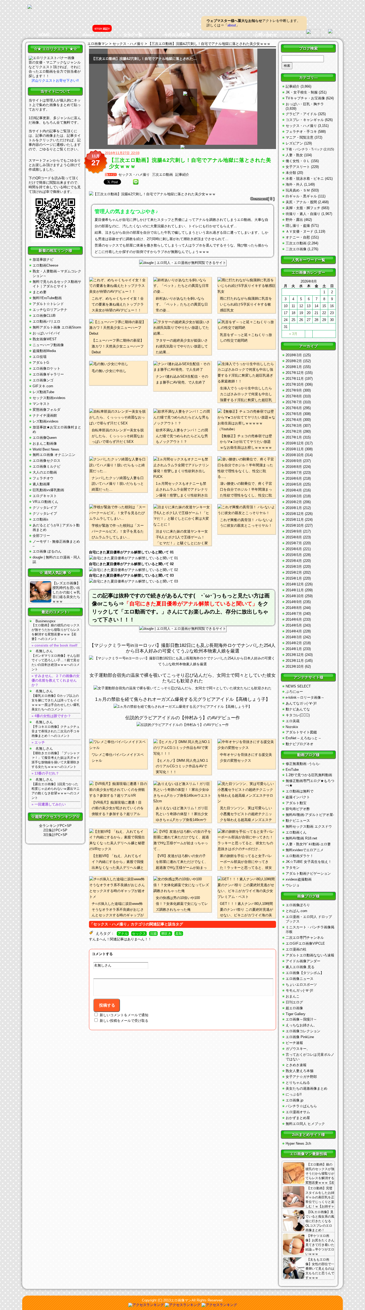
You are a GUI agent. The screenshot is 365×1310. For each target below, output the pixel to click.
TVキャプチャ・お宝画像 (305, 98)
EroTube (292, 770)
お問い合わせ (266, 35)
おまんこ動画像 (45, 443)
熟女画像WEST (45, 339)
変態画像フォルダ (46, 410)
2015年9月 (294, 531)
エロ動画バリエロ (46, 321)
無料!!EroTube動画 (47, 298)
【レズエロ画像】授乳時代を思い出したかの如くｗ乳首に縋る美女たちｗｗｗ (66, 592)
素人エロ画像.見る (300, 967)
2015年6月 (294, 549)
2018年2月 (294, 361)
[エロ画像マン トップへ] (30, 7)
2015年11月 (295, 520)
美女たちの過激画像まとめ (306, 1088)
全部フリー (41, 536)
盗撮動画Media (44, 351)
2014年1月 (294, 649)
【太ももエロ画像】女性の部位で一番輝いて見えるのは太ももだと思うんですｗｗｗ (319, 1269)
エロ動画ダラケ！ (299, 856)
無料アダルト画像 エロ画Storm (57, 327)
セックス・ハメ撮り (134, 175)
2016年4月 (294, 490)
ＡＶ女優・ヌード (299, 231)
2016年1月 (294, 508)
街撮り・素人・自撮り (303, 214)
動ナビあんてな (298, 709)
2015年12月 (295, 514)
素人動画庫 (41, 484)
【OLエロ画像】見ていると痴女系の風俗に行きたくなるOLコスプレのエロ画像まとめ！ (319, 1221)
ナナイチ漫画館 (45, 415)
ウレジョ (293, 885)
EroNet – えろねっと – (303, 738)
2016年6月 (294, 478)
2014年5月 (294, 625)
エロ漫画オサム (298, 1112)
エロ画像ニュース (299, 979)
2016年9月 (294, 461)
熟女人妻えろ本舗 (299, 1071)
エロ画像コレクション (303, 1031)
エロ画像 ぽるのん (47, 551)
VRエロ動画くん (45, 502)
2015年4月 (294, 561)
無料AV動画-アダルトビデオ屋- (310, 815)
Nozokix (292, 727)
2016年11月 (295, 449)
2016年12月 (295, 443)
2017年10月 (295, 384)
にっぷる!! (294, 1094)
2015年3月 (294, 567)
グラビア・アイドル (301, 114)
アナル (123, 934)
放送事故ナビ (43, 259)
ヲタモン (293, 868)
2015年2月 (294, 572)
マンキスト (41, 404)
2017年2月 (294, 431)
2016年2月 (294, 502)
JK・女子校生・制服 (302, 92)
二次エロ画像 (296, 249)
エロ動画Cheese (45, 265)
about (231, 25)
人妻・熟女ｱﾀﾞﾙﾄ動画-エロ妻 (308, 844)
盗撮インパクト (298, 797)
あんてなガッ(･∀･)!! (301, 703)
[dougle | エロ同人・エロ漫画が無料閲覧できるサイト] (182, 263)
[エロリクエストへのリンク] (52, 58)
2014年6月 (294, 619)
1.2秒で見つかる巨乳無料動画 (309, 775)
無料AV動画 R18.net (301, 838)
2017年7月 (294, 402)
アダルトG (41, 363)
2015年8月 (294, 537)
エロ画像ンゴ (43, 380)
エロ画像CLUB (44, 316)
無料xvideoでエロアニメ (305, 850)
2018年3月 (294, 355)
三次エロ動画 (162, 175)
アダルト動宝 (296, 803)
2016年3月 (294, 496)
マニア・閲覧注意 (299, 137)
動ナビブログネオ (299, 744)
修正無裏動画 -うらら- (303, 764)
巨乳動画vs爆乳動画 (48, 490)
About (88, 35)
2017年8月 (294, 396)
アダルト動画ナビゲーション (308, 873)
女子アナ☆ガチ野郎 (301, 1077)
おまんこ (293, 996)
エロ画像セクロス (46, 461)
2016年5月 (294, 484)
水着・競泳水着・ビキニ (305, 179)
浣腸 (153, 934)
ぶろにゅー (294, 692)
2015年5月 (294, 555)
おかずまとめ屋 (298, 1118)
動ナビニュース (298, 821)
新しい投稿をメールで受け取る (124, 1021)
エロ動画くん (296, 832)
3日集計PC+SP (55, 835)
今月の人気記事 (177, 35)
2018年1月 (294, 367)
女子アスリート (298, 167)
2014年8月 (294, 608)
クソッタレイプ (45, 508)
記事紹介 (182, 175)
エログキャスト (45, 496)
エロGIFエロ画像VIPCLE (305, 943)
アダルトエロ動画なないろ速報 (310, 955)
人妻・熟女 (294, 155)
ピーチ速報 (294, 1043)
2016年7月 (294, 473)
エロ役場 (39, 357)
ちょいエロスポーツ (301, 985)
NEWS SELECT (298, 686)
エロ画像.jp (294, 1100)
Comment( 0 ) (262, 199)
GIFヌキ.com (43, 386)
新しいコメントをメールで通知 (124, 1015)
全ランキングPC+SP (55, 826)
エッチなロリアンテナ (50, 310)
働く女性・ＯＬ (298, 161)
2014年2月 (294, 643)
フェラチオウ (43, 478)
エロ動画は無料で (299, 791)
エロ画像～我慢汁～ (301, 1019)
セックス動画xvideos (49, 398)
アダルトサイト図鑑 (301, 732)
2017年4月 (294, 420)
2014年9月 (294, 602)
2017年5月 (294, 414)
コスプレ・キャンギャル (305, 120)
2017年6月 (294, 408)
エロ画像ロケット (46, 368)
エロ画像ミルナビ (46, 466)
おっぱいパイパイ (46, 333)
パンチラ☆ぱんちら (301, 1106)
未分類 (291, 173)
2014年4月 (294, 631)
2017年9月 (294, 390)
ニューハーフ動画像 (48, 345)
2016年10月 (295, 455)
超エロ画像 (294, 1008)
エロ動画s (40, 519)
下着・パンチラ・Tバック (304, 149)
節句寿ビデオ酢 (298, 809)
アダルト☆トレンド (48, 304)
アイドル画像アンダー (303, 961)
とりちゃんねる (298, 1083)
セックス (139, 934)
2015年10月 (295, 525)
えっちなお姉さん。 (301, 1025)
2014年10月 (295, 596)
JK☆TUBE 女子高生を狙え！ (309, 862)
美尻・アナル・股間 (301, 202)
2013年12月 (295, 655)
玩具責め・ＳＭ (298, 190)
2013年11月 (295, 661)
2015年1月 (294, 578)
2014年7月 (294, 614)
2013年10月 (295, 666)
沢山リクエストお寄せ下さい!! (55, 81)
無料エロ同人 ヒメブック (305, 1124)
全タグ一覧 (132, 35)
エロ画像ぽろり (298, 905)
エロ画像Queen (45, 438)
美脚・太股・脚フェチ (303, 208)
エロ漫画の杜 (296, 949)
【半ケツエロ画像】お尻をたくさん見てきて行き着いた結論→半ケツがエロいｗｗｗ (319, 1245)
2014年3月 (294, 637)
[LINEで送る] (135, 182)
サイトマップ (221, 35)
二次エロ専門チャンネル (305, 938)
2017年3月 (294, 426)
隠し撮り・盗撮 (298, 226)
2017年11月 (295, 379)
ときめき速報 (296, 1065)
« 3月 (293, 334)
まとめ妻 (39, 292)
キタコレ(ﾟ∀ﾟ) (298, 715)
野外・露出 (294, 220)
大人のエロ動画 (45, 472)
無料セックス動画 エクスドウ (309, 826)
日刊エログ (294, 1002)
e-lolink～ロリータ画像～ (305, 697)
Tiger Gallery (295, 1014)
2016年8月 (294, 467)
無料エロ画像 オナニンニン (54, 455)
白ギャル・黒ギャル (301, 196)
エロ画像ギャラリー (48, 374)
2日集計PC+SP (55, 830)
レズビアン (294, 143)
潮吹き (166, 934)
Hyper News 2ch (298, 1143)
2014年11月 (295, 590)
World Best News (46, 449)
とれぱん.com (296, 911)
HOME (44, 35)
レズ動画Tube (43, 392)
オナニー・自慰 (298, 237)
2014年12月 (295, 584)
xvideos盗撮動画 (299, 879)
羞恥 (178, 934)
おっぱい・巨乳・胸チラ (305, 104)
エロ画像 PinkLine (300, 1037)
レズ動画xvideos (46, 421)
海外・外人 (294, 184)
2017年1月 (294, 437)
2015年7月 (294, 543)
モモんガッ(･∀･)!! (299, 990)
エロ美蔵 (293, 721)
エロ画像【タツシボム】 (305, 973)
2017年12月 (295, 373)
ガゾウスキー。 (298, 1049)
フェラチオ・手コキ (301, 132)
